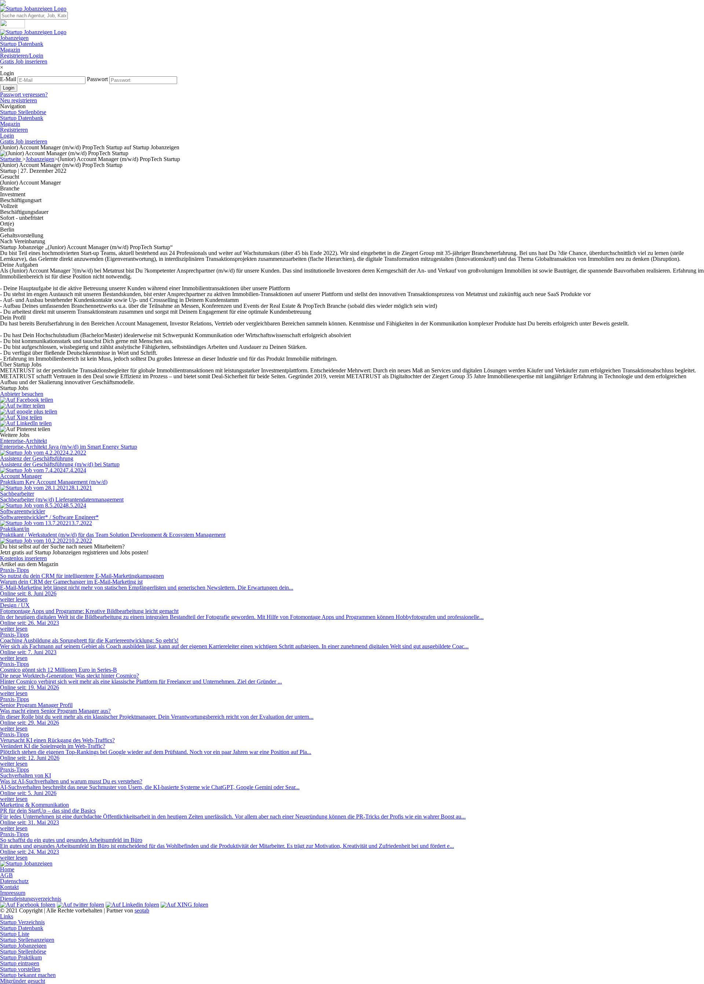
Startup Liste (14, 934)
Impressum (12, 893)
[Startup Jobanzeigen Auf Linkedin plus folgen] (132, 904)
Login (7, 135)
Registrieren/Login (21, 55)
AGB (6, 875)
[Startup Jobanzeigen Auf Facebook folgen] (27, 904)
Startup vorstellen (20, 969)
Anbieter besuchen (21, 394)
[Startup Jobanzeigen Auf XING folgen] (184, 904)
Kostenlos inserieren (23, 558)
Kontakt (9, 887)
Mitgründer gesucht (22, 981)
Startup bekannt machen (28, 975)
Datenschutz (14, 881)
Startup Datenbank (21, 44)
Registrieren (14, 130)
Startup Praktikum (21, 957)
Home (7, 869)
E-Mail (8, 79)
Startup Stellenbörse (23, 112)
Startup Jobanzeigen (23, 946)
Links (6, 916)
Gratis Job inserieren (23, 61)
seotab (142, 910)
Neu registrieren (18, 100)
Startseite (11, 159)
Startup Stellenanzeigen (27, 940)
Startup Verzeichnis (22, 922)
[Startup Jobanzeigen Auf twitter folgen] (80, 904)
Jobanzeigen (14, 38)
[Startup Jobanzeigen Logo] (33, 9)
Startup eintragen (19, 963)
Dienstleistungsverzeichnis (30, 899)
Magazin (10, 50)
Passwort (97, 79)
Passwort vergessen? (24, 94)
